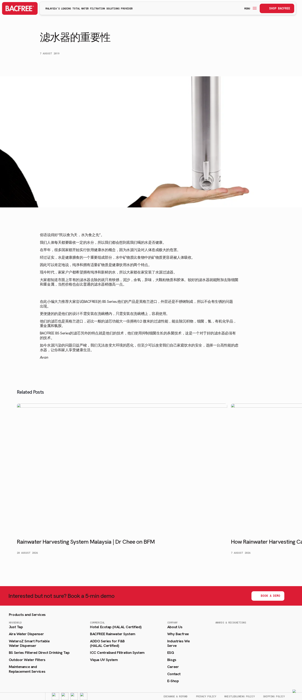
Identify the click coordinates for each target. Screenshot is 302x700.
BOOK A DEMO (270, 596)
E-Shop (173, 680)
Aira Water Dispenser (26, 633)
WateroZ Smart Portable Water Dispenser (29, 643)
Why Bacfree (178, 633)
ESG (170, 652)
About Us (174, 627)
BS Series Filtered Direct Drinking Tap (39, 652)
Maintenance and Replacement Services (27, 669)
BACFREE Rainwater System (112, 633)
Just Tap (16, 627)
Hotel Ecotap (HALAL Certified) (116, 627)
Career (173, 666)
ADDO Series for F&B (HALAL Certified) (107, 643)
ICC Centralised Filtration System (117, 652)
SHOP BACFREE (279, 8)
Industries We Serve (178, 643)
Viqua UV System (104, 659)
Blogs (171, 659)
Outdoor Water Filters (27, 659)
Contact (174, 673)
